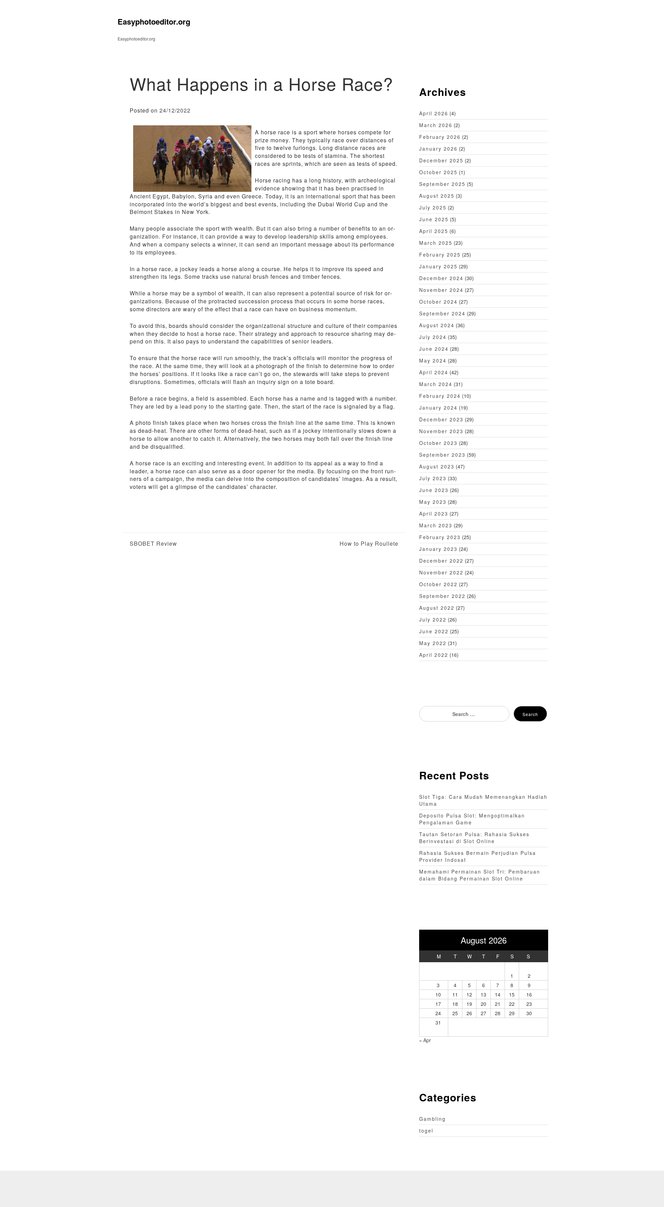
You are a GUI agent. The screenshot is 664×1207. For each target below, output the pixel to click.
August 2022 (436, 607)
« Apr (425, 1040)
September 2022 (442, 595)
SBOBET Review (153, 543)
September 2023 (442, 454)
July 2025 (432, 207)
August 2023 (436, 466)
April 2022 (433, 654)
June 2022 (434, 631)
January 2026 (438, 148)
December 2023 (441, 419)
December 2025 (441, 160)
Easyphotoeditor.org (154, 21)
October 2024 (438, 301)
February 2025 (440, 254)
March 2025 (435, 242)
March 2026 (435, 125)
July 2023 (432, 478)
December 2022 (441, 560)
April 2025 (433, 230)
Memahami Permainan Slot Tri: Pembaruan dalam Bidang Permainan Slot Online (479, 875)
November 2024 (441, 289)
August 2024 (436, 325)
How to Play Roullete (369, 543)
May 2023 (432, 501)
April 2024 (433, 372)
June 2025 (434, 219)
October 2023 (438, 442)
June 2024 (434, 348)
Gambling (432, 1118)
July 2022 (432, 619)
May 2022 (432, 643)
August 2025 (436, 195)
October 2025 (438, 172)
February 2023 (440, 537)
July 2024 (432, 336)
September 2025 (442, 183)
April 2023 (433, 513)
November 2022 (441, 572)
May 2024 (432, 360)
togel (426, 1130)
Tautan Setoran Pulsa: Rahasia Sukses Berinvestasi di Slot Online (474, 837)
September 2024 (442, 313)
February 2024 (440, 395)
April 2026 (433, 113)
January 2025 (438, 266)
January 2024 (438, 407)
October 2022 (438, 584)
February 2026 (440, 136)
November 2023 (441, 431)
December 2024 (441, 278)
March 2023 (435, 525)
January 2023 (438, 548)
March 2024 (435, 384)
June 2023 (434, 489)
